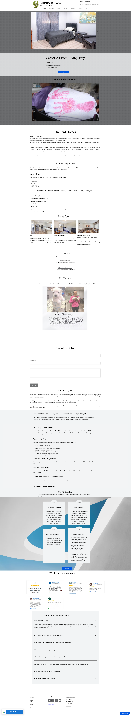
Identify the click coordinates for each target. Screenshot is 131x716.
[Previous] (32, 32)
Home (31, 698)
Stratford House (35, 138)
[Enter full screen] (97, 119)
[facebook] (49, 700)
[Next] (97, 32)
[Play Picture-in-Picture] (95, 119)
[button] (65, 8)
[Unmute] (36, 119)
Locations (31, 704)
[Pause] (34, 119)
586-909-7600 (86, 2)
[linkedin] (56, 700)
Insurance (31, 700)
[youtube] (60, 700)
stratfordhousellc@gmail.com (91, 4)
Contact (31, 705)
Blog (30, 707)
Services (31, 703)
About (31, 701)
